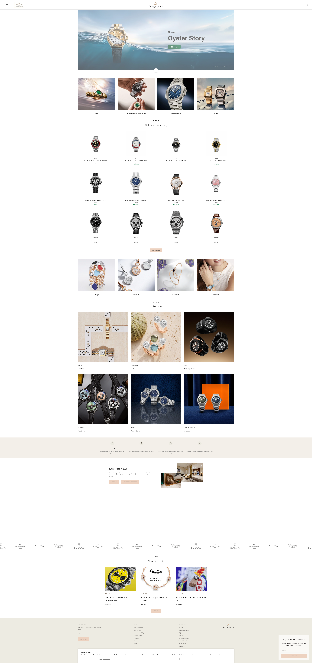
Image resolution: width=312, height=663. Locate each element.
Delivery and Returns (184, 638)
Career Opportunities (184, 630)
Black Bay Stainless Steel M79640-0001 (176, 160)
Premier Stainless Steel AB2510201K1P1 (216, 240)
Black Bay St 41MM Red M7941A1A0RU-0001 (96, 160)
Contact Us (137, 641)
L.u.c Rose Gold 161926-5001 (176, 200)
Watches (149, 125)
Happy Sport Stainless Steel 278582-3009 (216, 200)
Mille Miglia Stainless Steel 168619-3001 (95, 200)
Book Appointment (138, 627)
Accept (155, 659)
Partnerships (137, 638)
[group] (156, 40)
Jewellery (162, 125)
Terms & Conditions (183, 641)
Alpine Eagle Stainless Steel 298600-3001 (136, 200)
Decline (205, 659)
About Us (181, 627)
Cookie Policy (182, 646)
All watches (156, 250)
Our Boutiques (137, 630)
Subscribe (294, 656)
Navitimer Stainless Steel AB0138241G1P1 (136, 240)
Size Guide (181, 635)
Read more (108, 604)
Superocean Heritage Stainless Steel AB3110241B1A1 (96, 240)
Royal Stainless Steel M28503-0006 (216, 160)
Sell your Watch (138, 635)
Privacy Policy (217, 654)
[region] (156, 40)
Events (135, 646)
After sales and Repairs (140, 633)
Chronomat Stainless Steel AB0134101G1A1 (176, 240)
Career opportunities (130, 482)
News (135, 643)
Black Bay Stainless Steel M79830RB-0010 (136, 160)
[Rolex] (294, 5)
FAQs (180, 633)
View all (156, 611)
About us (114, 482)
